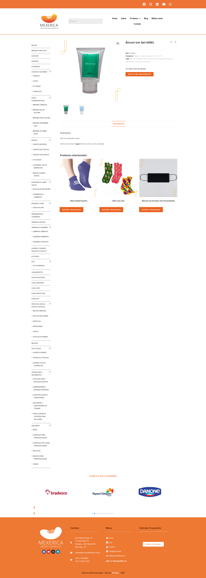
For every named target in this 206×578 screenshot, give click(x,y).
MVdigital (115, 573)
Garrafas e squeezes (39, 227)
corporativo (151, 59)
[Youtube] (48, 552)
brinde (143, 59)
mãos (137, 61)
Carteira (34, 61)
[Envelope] (164, 4)
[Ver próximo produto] (175, 42)
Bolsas (34, 45)
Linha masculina (38, 293)
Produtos (134, 18)
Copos (35, 81)
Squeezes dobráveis (41, 236)
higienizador (130, 61)
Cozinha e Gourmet (39, 72)
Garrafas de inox (38, 222)
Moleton (36, 451)
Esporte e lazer (37, 203)
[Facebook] (144, 4)
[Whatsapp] (170, 4)
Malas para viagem (40, 316)
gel (163, 59)
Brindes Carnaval (40, 105)
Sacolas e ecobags (40, 337)
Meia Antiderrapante (78, 201)
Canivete (35, 56)
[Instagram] (151, 4)
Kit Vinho (35, 256)
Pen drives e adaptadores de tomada (40, 406)
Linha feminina (37, 283)
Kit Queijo (37, 86)
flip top (158, 59)
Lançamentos (37, 272)
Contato (137, 24)
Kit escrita (37, 160)
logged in (78, 144)
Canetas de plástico (41, 149)
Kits (33, 262)
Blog (146, 18)
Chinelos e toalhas (41, 358)
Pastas (35, 331)
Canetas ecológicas (41, 155)
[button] (135, 18)
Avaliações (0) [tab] (118, 124)
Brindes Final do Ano (41, 118)
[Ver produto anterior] (171, 42)
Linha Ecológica (38, 277)
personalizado (145, 61)
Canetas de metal (40, 144)
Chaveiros (35, 66)
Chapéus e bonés (39, 352)
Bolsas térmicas (39, 311)
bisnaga (137, 59)
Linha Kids (35, 288)
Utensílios (37, 91)
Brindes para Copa (38, 50)
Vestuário (35, 426)
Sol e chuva (36, 348)
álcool (132, 59)
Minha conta (157, 18)
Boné (35, 430)
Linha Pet (35, 299)
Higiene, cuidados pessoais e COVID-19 (147, 56)
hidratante (168, 59)
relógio (34, 343)
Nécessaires (37, 326)
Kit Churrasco (39, 266)
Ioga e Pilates (38, 207)
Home (114, 18)
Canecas (36, 76)
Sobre (123, 18)
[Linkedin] (157, 4)
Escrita (34, 140)
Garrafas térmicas (40, 231)
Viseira (35, 464)
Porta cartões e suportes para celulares (39, 416)
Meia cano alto (118, 201)
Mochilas (37, 321)
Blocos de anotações (41, 189)
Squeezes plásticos (40, 242)
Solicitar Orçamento (139, 74)
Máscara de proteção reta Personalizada (158, 201)
